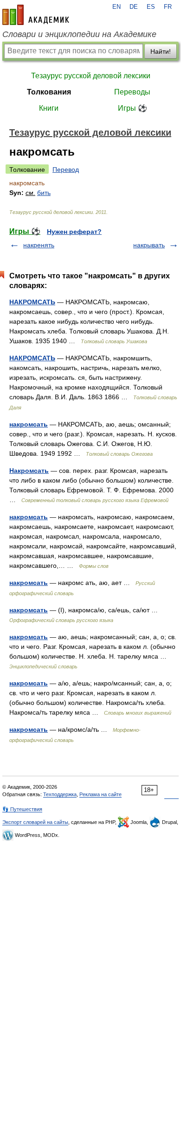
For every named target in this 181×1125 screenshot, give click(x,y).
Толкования (49, 92)
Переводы (132, 92)
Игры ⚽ (132, 108)
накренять (38, 245)
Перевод (65, 169)
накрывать (149, 245)
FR (168, 7)
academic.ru (35, 15)
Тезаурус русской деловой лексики (90, 76)
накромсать (28, 424)
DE (133, 7)
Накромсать (29, 470)
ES (151, 7)
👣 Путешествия (22, 809)
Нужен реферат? (74, 231)
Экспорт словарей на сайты (35, 822)
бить (44, 192)
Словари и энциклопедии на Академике (79, 34)
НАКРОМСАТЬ (32, 302)
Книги (48, 108)
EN (116, 7)
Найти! (160, 51)
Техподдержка (60, 794)
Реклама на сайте (100, 794)
